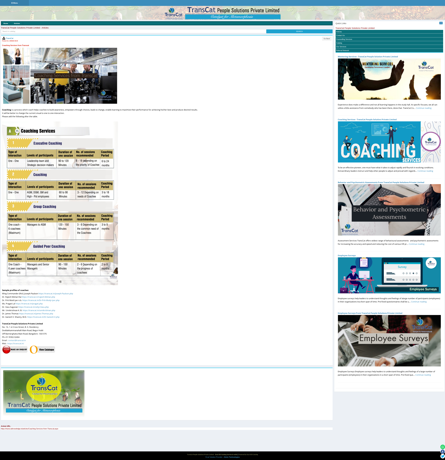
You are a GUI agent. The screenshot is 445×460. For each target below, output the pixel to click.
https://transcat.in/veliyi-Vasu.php (33, 307)
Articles (17, 23)
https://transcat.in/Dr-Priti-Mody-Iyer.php (40, 300)
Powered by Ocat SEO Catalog (248, 454)
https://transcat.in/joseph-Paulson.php (55, 293)
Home (5, 23)
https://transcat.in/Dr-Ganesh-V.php (43, 317)
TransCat (9, 38)
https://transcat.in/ (15, 343)
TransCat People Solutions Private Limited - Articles (25, 28)
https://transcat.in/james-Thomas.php (36, 313)
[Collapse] (441, 23)
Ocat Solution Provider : (222, 457)
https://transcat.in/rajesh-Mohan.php (38, 297)
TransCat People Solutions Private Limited (355, 28)
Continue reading (423, 108)
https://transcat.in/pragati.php (29, 303)
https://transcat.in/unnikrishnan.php (39, 310)
